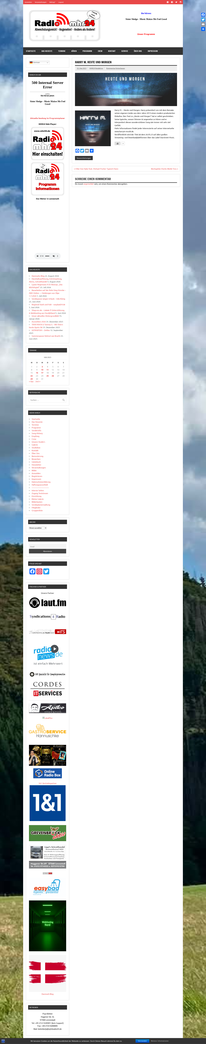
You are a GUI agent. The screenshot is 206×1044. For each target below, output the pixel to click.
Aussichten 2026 (39, 321)
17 (42, 372)
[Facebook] (203, 14)
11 (47, 369)
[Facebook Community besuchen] (172, 2)
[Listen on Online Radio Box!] (47, 777)
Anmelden (28, 2)
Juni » (37, 381)
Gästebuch (36, 462)
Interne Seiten (38, 490)
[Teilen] (203, 29)
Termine (61, 51)
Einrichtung (36, 496)
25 (47, 376)
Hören (74, 51)
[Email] (203, 24)
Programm (87, 51)
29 (32, 379)
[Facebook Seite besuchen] (168, 2)
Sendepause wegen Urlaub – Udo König (48, 298)
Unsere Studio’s (38, 442)
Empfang (35, 436)
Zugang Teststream (40, 493)
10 (42, 369)
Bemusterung (37, 456)
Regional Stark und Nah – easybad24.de (48, 304)
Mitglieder (36, 507)
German (36, 62)
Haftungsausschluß (40, 484)
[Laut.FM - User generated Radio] (47, 607)
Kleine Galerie (38, 499)
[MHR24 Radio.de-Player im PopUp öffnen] (47, 159)
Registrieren (37, 476)
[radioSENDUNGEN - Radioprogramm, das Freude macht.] (47, 631)
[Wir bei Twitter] (176, 2)
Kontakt (112, 51)
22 (32, 376)
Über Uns (138, 51)
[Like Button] (118, 143)
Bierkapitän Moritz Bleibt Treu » (164, 168)
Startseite (31, 51)
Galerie (35, 444)
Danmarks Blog (38, 276)
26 (53, 376)
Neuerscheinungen (84, 158)
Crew (100, 51)
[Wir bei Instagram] (181, 2)
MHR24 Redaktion (96, 68)
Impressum (153, 51)
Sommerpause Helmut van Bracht (46, 336)
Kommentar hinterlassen (115, 68)
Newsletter (36, 464)
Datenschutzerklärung (41, 482)
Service (124, 51)
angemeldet (88, 184)
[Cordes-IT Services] (47, 697)
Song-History (37, 433)
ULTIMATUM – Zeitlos (41, 330)
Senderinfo (36, 430)
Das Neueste (46, 51)
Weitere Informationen (160, 1041)
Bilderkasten (37, 502)
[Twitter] (203, 19)
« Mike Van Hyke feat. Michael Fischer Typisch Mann (96, 168)
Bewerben (36, 459)
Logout (61, 2)
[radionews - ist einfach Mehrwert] (47, 667)
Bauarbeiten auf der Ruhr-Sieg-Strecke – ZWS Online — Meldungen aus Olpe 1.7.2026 (47, 293)
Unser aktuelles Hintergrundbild (45, 316)
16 (37, 372)
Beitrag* (52, 2)
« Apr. (31, 381)
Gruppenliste (37, 510)
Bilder (34, 470)
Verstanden (142, 1041)
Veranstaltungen (40, 2)
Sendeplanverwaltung (41, 504)
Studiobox (36, 447)
